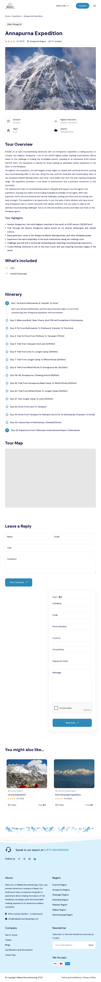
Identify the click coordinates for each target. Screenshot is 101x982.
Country (57, 638)
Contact (83, 5)
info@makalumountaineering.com (23, 919)
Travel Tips (10, 955)
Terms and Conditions (71, 977)
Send (91, 945)
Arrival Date (58, 649)
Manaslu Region (59, 904)
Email (55, 615)
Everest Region (59, 885)
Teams (8, 940)
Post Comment (17, 582)
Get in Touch (11, 935)
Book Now (70, 722)
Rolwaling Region (60, 899)
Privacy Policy (89, 977)
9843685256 (61, 850)
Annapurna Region (61, 890)
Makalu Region (59, 910)
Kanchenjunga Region (62, 915)
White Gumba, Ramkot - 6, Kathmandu (25, 914)
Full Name (57, 603)
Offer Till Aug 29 (14, 24)
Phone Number (60, 626)
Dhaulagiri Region (60, 895)
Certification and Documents (19, 950)
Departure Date (60, 661)
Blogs (7, 945)
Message (57, 672)
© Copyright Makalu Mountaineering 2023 (23, 977)
